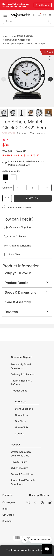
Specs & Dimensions (20, 292)
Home (5, 36)
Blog (5, 508)
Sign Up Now (42, 5)
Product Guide (19, 390)
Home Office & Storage (22, 36)
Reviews (11, 312)
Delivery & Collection (22, 374)
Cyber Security (19, 467)
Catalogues (8, 502)
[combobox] (27, 21)
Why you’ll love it (18, 273)
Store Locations (24, 408)
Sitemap (7, 520)
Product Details (16, 283)
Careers (19, 433)
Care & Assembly (18, 302)
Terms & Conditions (22, 474)
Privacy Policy (19, 461)
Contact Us (21, 415)
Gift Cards (8, 514)
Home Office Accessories (17, 39)
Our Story (20, 421)
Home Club (21, 427)
